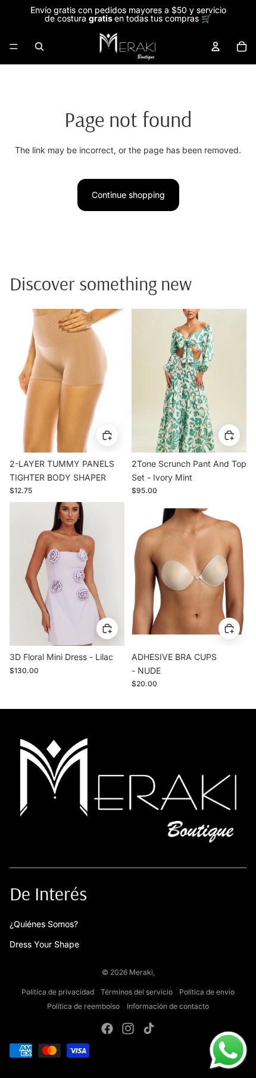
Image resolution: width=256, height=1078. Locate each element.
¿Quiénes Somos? (44, 924)
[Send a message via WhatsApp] (228, 1050)
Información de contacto (168, 1006)
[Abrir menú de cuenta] (215, 46)
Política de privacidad (57, 991)
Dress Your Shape (44, 944)
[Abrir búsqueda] (39, 46)
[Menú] (13, 46)
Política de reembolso (83, 1006)
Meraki (141, 972)
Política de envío (207, 991)
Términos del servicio (137, 991)
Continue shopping (128, 195)
